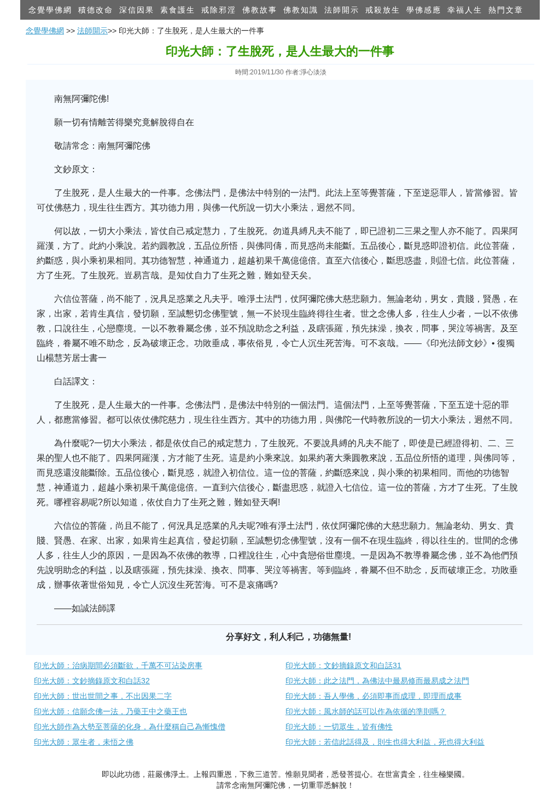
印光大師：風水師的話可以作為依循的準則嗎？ (365, 711)
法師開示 (341, 9)
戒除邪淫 (218, 9)
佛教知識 (300, 9)
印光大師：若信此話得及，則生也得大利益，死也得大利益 (385, 742)
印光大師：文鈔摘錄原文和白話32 (92, 680)
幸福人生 (464, 9)
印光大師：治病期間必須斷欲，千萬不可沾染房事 (118, 665)
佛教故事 (259, 9)
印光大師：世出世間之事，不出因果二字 (103, 696)
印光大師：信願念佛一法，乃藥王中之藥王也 (110, 711)
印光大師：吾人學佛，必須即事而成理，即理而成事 (373, 696)
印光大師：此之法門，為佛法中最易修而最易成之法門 (377, 680)
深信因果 (136, 9)
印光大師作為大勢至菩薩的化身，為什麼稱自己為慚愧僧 (129, 726)
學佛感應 (423, 9)
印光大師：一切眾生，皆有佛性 (339, 726)
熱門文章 (505, 9)
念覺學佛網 (50, 9)
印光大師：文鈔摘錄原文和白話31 (343, 665)
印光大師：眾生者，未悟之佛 (83, 742)
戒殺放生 (382, 9)
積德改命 (95, 9)
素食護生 (177, 9)
